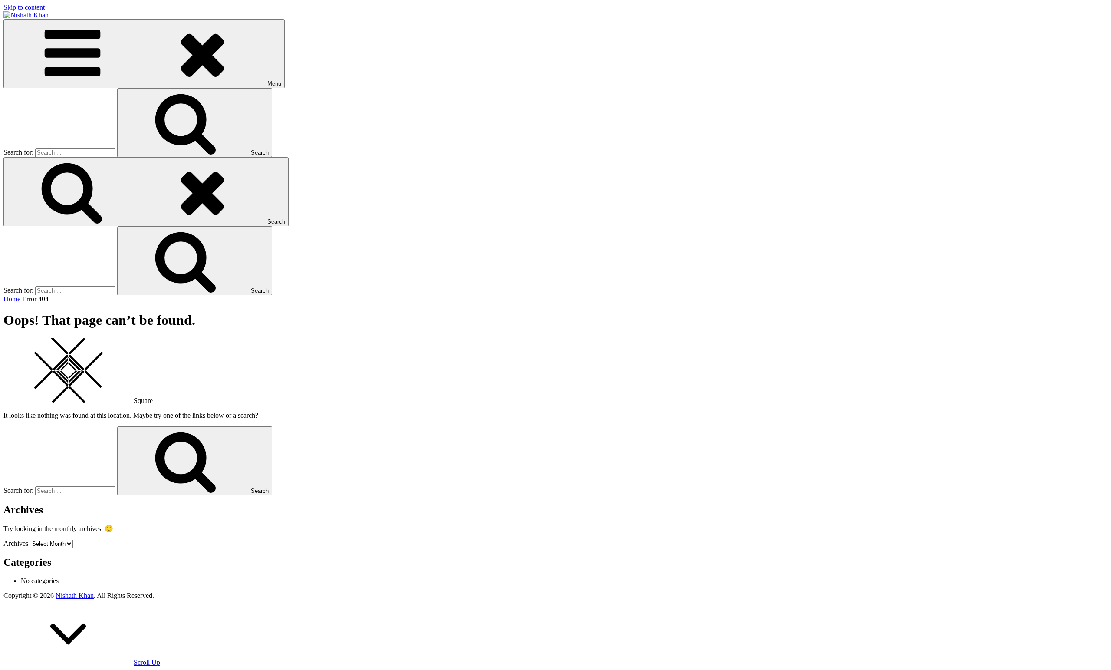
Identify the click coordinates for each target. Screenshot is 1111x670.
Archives (15, 543)
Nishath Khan (75, 595)
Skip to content (24, 7)
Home (12, 299)
